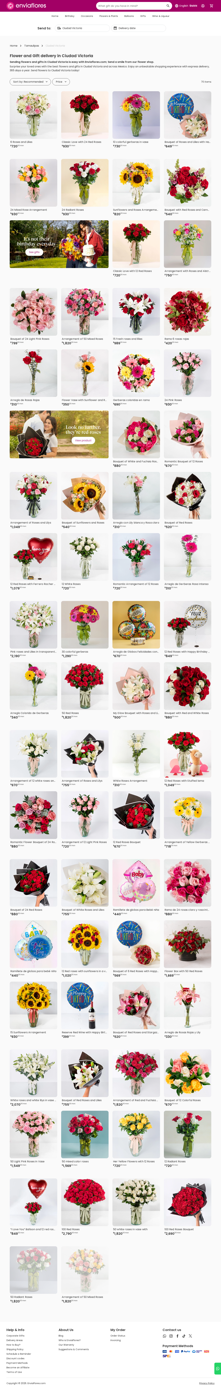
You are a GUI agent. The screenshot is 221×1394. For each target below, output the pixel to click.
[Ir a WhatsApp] (217, 1369)
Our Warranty (66, 1344)
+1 (99, 152)
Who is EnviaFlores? (70, 1340)
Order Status (117, 1335)
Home (55, 16)
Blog (61, 1335)
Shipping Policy (14, 1349)
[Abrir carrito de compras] (212, 6)
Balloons (129, 16)
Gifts (143, 16)
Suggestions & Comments (74, 1349)
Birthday (69, 16)
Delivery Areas (14, 1340)
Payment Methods (17, 1363)
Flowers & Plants (108, 16)
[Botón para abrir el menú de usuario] (203, 6)
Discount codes (15, 1358)
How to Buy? (13, 1344)
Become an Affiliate (17, 1367)
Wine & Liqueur (160, 16)
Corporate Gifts (15, 1335)
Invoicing (115, 1340)
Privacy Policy (207, 1383)
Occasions (87, 16)
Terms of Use (14, 1372)
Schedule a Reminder (18, 1354)
